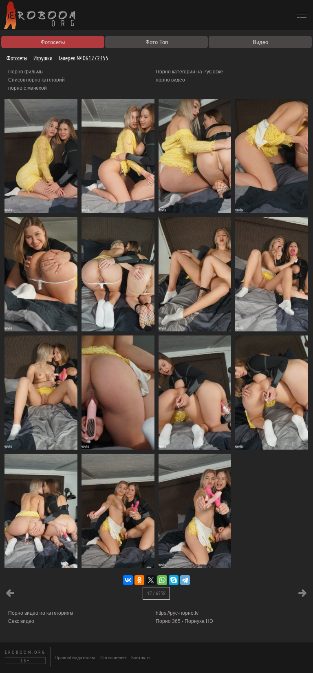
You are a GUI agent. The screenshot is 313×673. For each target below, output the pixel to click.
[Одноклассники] (139, 580)
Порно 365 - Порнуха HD (184, 621)
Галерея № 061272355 (82, 58)
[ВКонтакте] (128, 580)
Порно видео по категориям (40, 613)
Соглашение (113, 657)
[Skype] (174, 580)
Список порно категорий (36, 80)
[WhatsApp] (162, 580)
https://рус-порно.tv (177, 613)
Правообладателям (75, 657)
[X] (151, 580)
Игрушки (42, 58)
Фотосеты (16, 58)
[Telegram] (185, 580)
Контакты (140, 657)
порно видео (170, 80)
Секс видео (21, 621)
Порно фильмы (26, 72)
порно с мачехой (27, 88)
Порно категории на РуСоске (189, 72)
